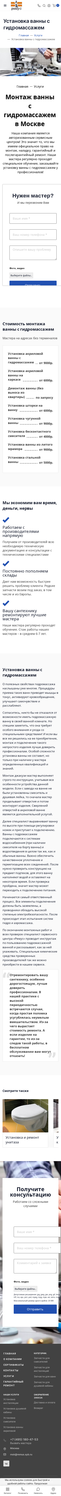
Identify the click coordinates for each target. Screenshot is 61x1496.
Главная (9, 1353)
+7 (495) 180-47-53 (24, 1439)
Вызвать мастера (20, 1443)
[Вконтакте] (6, 1463)
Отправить (33, 285)
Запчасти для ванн (45, 1376)
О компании (12, 1359)
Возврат (38, 1408)
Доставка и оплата (44, 1402)
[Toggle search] (44, 5)
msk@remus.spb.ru (21, 1454)
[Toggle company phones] (38, 5)
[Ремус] (16, 5)
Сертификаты (13, 1364)
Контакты (10, 1370)
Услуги (8, 1376)
